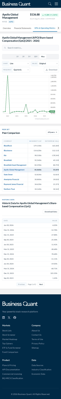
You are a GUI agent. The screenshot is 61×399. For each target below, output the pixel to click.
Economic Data (38, 374)
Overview (7, 28)
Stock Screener (8, 335)
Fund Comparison (10, 352)
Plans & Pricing (9, 365)
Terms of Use (37, 339)
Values (34, 63)
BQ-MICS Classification (12, 378)
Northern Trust (9, 189)
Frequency (7, 70)
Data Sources (37, 365)
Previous (21, 284)
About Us (36, 330)
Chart (5, 63)
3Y (23, 56)
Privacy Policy (38, 343)
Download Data (51, 212)
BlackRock (8, 146)
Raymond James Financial (13, 184)
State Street (8, 174)
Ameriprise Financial (11, 179)
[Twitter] (9, 317)
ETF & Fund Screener (11, 348)
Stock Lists (6, 330)
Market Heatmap (9, 339)
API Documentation (11, 369)
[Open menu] (56, 3)
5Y (29, 56)
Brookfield (8, 160)
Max (43, 56)
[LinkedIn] (3, 317)
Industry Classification (41, 369)
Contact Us (36, 335)
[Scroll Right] (57, 28)
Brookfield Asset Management (15, 165)
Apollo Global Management (14, 170)
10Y (35, 56)
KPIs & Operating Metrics (45, 28)
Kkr (5, 155)
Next (41, 284)
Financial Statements (22, 28)
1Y (17, 56)
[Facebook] (14, 317)
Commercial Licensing (12, 374)
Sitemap (35, 348)
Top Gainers (7, 343)
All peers (51, 132)
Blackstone (8, 150)
